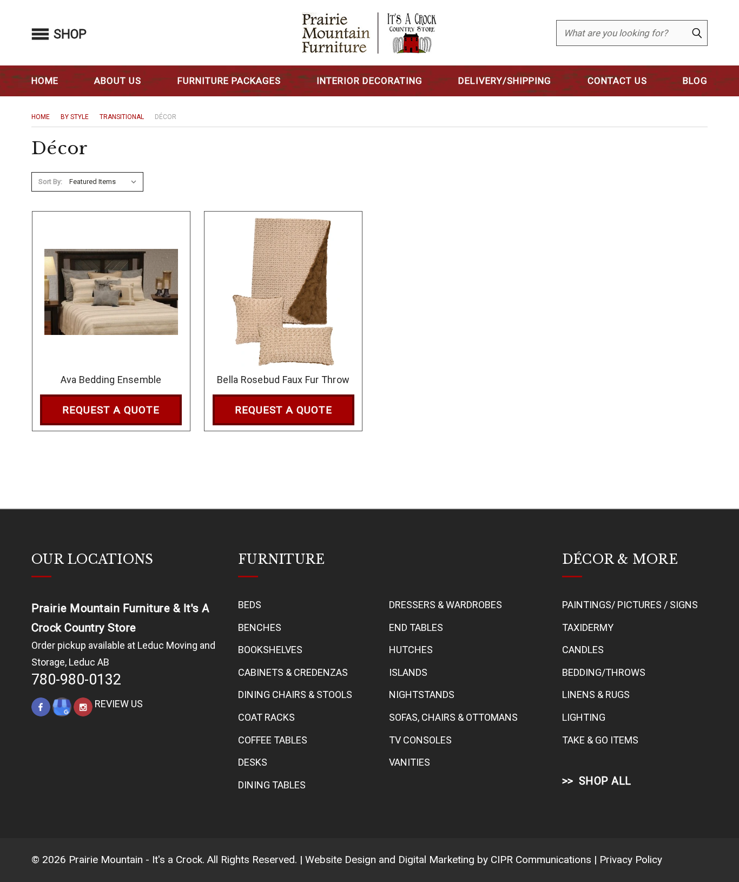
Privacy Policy (630, 859)
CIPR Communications (541, 859)
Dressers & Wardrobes (445, 604)
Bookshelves (270, 649)
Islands (408, 672)
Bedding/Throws (603, 672)
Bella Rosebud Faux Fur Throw (283, 379)
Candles (583, 649)
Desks (252, 762)
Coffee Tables (272, 740)
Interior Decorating (369, 80)
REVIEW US (119, 703)
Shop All (605, 780)
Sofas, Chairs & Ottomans (453, 717)
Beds (249, 604)
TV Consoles (420, 740)
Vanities (409, 762)
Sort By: (50, 181)
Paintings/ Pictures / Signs (630, 604)
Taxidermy (587, 627)
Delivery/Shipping (504, 80)
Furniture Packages (229, 80)
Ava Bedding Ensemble (111, 379)
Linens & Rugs (596, 694)
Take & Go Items (600, 740)
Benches (259, 627)
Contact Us (617, 80)
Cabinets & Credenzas (293, 672)
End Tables (416, 627)
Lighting (583, 717)
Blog (695, 80)
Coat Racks (266, 717)
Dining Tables (272, 785)
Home (44, 80)
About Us (117, 80)
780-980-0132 (76, 679)
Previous (709, 848)
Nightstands (421, 694)
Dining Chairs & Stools (295, 694)
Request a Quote (111, 410)
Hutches (411, 649)
